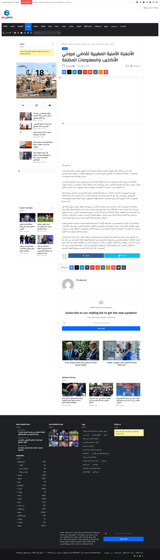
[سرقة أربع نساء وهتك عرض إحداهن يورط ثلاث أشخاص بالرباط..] (27, 239)
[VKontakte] (95, 72)
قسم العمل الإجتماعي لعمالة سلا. (92, 468)
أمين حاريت (86, 435)
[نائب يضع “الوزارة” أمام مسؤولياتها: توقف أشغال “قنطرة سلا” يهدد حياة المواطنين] (26, 156)
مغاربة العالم (88, 26)
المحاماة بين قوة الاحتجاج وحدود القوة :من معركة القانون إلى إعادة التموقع (44, 250)
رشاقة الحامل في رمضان (90, 457)
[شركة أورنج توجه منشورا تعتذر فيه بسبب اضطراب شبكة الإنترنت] (26, 144)
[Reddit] (90, 72)
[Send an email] (73, 66)
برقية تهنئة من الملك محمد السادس (92, 449)
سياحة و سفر (23, 468)
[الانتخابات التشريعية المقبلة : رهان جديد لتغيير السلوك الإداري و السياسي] (73, 438)
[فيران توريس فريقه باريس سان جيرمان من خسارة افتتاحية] (45, 217)
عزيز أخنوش (86, 464)
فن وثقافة (98, 26)
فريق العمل (117, 552)
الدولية (79, 26)
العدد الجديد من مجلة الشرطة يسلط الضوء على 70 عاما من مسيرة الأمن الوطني (128, 400)
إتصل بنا (122, 26)
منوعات (20, 519)
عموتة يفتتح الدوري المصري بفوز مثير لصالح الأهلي (27, 226)
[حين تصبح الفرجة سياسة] (73, 444)
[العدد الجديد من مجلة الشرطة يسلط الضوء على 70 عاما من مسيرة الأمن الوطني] (128, 389)
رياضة (50, 26)
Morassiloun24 (95, 552)
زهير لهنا (104, 461)
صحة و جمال (23, 472)
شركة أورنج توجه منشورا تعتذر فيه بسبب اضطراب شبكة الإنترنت (43, 144)
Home (5, 26)
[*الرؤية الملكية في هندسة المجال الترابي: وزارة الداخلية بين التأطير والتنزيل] (26, 116)
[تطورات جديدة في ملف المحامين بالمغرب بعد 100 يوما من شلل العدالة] (101, 389)
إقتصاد (43, 26)
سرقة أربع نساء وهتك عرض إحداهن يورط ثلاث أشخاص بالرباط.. (27, 248)
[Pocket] (106, 72)
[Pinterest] (85, 72)
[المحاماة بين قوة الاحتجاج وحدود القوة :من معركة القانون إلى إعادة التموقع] (45, 239)
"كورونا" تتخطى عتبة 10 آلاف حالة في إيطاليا (95, 431)
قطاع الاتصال (86, 472)
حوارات (71, 26)
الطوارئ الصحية (96, 435)
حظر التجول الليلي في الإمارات (100, 453)
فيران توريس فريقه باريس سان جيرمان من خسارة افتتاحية (44, 226)
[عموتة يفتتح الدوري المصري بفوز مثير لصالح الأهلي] (27, 217)
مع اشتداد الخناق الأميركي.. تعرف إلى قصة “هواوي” (42, 125)
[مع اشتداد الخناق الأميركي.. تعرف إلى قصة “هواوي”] (26, 126)
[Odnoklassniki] (101, 72)
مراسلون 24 (69, 66)
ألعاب (21, 465)
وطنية (28, 26)
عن (112, 552)
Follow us (117, 424)
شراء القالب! (139, 552)
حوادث (64, 26)
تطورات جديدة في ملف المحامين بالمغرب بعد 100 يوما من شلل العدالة (100, 400)
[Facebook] (64, 72)
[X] (69, 72)
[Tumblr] (80, 72)
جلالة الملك (86, 453)
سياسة (12, 26)
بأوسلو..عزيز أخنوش (88, 446)
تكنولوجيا (20, 26)
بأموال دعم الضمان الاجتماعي (91, 442)
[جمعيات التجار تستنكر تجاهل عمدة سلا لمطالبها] (26, 135)
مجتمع (106, 26)
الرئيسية (106, 552)
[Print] (124, 267)
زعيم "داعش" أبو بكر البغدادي (91, 461)
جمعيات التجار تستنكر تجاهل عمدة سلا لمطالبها (42, 133)
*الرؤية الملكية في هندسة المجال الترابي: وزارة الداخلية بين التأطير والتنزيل (42, 116)
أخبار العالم (21, 462)
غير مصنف (21, 505)
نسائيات (35, 26)
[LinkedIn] (74, 72)
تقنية (19, 482)
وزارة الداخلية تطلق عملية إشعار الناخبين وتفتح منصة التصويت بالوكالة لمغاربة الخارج (72, 400)
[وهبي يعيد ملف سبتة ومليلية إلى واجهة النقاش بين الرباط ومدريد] (53, 444)
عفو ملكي (95, 464)
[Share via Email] (118, 267)
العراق (105, 435)
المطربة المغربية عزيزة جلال (90, 438)
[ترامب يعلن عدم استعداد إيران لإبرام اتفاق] (63, 444)
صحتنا (57, 26)
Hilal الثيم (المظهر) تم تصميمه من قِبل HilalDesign (64, 552)
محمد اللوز (96, 472)
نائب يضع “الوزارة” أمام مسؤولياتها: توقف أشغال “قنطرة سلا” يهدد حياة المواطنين (41, 156)
